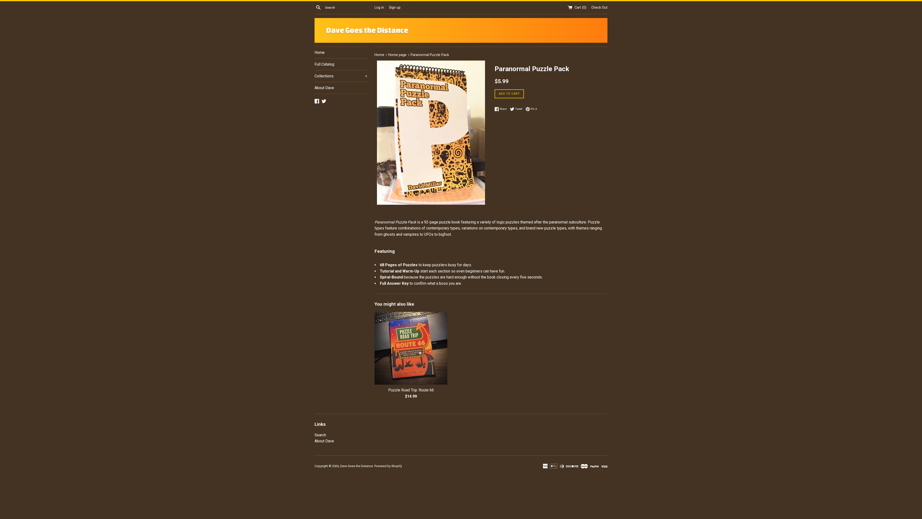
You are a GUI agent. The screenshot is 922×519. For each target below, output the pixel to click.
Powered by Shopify (388, 466)
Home (320, 52)
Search (320, 435)
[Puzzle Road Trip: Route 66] (411, 348)
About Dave (324, 88)
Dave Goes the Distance (367, 30)
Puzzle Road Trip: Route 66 (411, 390)
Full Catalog (324, 64)
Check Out (599, 8)
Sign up (394, 8)
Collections (341, 76)
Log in (379, 8)
